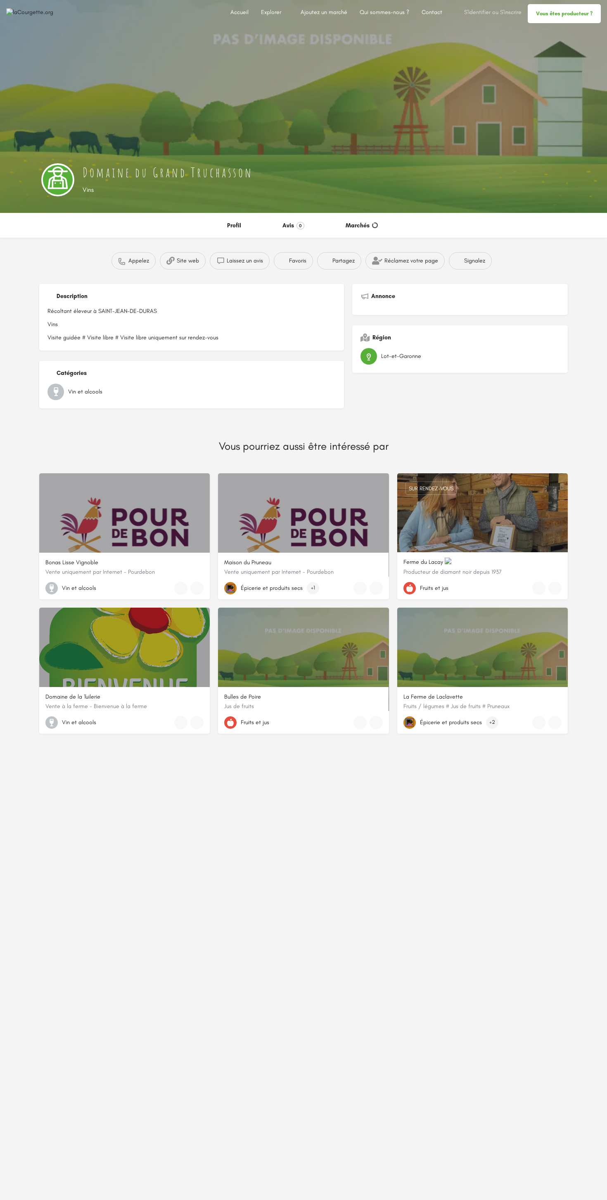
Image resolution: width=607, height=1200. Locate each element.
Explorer (271, 12)
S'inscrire (511, 12)
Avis (292, 225)
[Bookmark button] (197, 588)
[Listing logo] (57, 179)
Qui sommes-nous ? (384, 12)
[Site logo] (30, 12)
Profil (234, 225)
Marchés (358, 225)
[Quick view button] (180, 588)
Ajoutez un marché (324, 12)
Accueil (239, 12)
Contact (432, 12)
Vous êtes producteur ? (564, 13)
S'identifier (477, 12)
